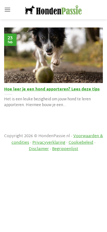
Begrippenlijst (65, 149)
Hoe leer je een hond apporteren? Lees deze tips (52, 89)
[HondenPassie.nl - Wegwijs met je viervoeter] (53, 10)
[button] (7, 9)
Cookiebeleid (81, 143)
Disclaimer (39, 149)
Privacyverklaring (48, 143)
